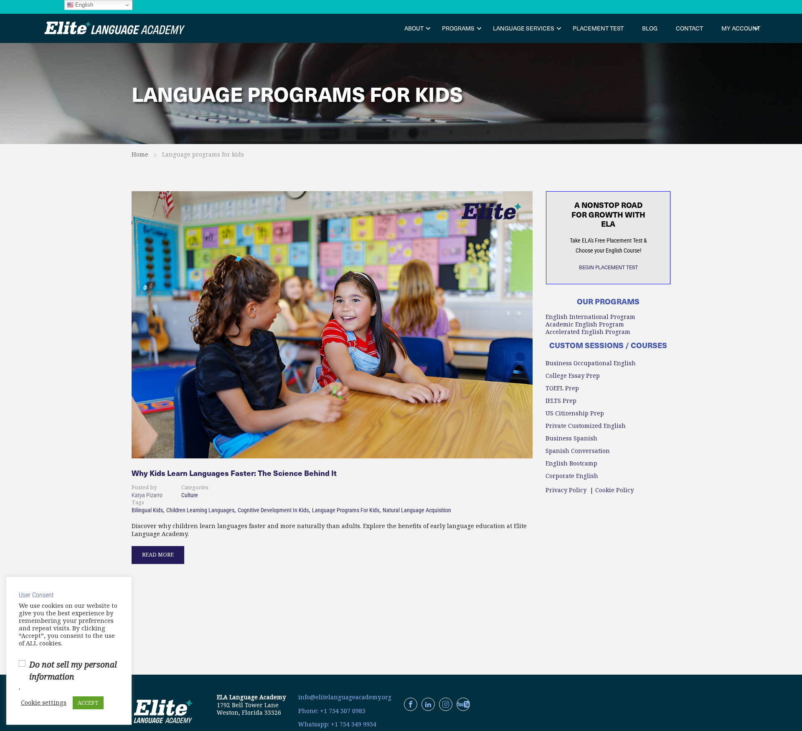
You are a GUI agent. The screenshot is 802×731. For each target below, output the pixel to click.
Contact (689, 28)
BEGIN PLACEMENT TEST (608, 267)
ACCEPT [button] (88, 703)
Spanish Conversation (578, 451)
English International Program (590, 317)
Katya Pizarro (147, 495)
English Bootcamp (571, 463)
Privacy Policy (566, 490)
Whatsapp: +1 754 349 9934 (337, 724)
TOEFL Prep (562, 388)
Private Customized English (586, 426)
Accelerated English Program (588, 332)
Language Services (523, 28)
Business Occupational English (591, 363)
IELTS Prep (561, 401)
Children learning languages (200, 510)
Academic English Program (585, 324)
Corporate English (572, 476)
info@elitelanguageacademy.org (344, 697)
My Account (740, 28)
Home (140, 154)
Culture (189, 495)
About (414, 28)
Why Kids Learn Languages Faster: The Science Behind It (234, 473)
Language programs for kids (345, 510)
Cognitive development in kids (273, 510)
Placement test (598, 28)
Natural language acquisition (417, 510)
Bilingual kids (147, 510)
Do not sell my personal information (73, 671)
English (83, 5)
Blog (649, 28)
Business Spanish (571, 438)
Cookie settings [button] (43, 703)
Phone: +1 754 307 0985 (331, 711)
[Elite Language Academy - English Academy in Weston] (115, 28)
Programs (458, 28)
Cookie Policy (614, 490)
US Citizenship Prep (575, 413)
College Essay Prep (573, 376)
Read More (158, 552)
